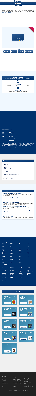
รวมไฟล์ (14, 386)
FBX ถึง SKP (13, 51)
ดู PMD (20, 247)
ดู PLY (19, 246)
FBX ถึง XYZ (29, 273)
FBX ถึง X (28, 268)
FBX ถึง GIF (4, 273)
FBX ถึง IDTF (12, 277)
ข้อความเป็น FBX (14, 138)
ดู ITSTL (11, 249)
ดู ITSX (11, 250)
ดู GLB (3, 262)
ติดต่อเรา (3, 386)
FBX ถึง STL (20, 271)
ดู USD (20, 260)
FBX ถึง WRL (29, 267)
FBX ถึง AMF (12, 268)
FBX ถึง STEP (21, 270)
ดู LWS (11, 256)
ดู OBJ (11, 260)
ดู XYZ (28, 256)
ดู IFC (11, 246)
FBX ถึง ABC (12, 267)
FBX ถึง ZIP (4, 267)
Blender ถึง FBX (28, 51)
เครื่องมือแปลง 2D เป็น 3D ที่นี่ (6, 12)
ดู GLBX (11, 243)
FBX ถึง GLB (6, 51)
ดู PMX (20, 249)
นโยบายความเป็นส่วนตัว (5, 383)
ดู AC (3, 250)
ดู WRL (28, 249)
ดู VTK (28, 246)
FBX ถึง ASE (12, 270)
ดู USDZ (20, 262)
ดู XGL (28, 253)
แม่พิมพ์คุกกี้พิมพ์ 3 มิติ (27, 381)
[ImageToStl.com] (18, 1)
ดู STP (20, 256)
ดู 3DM (3, 243)
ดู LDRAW (11, 253)
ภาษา (28, 1)
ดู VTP (28, 247)
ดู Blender (3, 256)
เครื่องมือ (3, 1)
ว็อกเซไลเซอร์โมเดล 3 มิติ (17, 383)
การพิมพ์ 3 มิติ (4, 380)
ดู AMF (3, 253)
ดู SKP (20, 252)
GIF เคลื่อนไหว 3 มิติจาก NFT (28, 379)
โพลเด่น (3, 382)
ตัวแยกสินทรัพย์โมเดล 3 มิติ (17, 380)
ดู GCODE (3, 260)
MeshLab (12, 140)
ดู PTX (20, 250)
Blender (10, 140)
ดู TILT (20, 259)
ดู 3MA (3, 246)
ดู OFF (11, 262)
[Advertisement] (9, 19)
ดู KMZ (11, 252)
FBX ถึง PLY (20, 267)
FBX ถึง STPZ (21, 274)
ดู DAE (3, 259)
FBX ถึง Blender (12, 271)
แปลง (24, 1)
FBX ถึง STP (20, 273)
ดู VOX (28, 243)
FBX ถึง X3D (29, 270)
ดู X (27, 250)
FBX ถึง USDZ (21, 277)
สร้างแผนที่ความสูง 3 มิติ (16, 379)
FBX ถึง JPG (4, 274)
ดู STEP (20, 253)
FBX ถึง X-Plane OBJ (30, 271)
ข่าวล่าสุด (18, 291)
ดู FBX (18, 138)
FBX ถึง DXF (4, 270)
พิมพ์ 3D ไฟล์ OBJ (26, 378)
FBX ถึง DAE (12, 273)
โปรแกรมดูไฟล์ (9, 1)
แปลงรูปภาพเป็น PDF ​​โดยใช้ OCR (28, 383)
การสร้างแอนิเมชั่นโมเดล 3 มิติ (28, 386)
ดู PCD (20, 243)
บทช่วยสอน (3, 379)
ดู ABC (3, 249)
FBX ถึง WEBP (4, 277)
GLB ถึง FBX (20, 51)
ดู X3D (28, 252)
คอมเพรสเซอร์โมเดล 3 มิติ (17, 382)
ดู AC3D (3, 252)
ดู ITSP (11, 247)
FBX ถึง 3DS (4, 280)
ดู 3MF (3, 247)
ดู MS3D (11, 259)
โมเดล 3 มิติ (10, 133)
